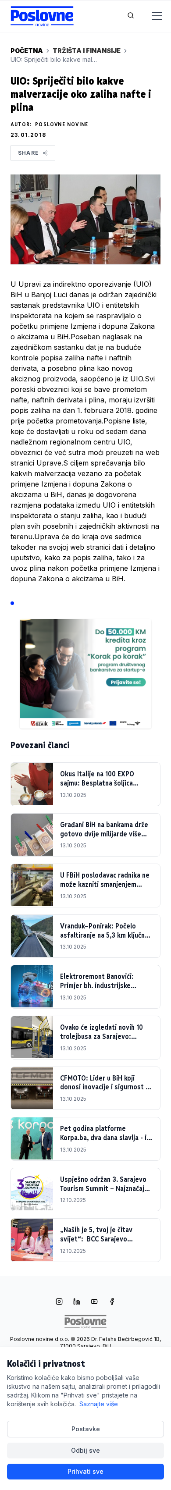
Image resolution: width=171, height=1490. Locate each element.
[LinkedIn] (76, 1302)
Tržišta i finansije (87, 50)
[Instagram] (59, 1302)
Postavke (85, 1429)
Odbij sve (85, 1450)
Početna (27, 50)
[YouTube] (94, 1302)
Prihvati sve (85, 1471)
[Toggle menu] (151, 16)
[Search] (131, 16)
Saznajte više (98, 1404)
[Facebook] (111, 1302)
